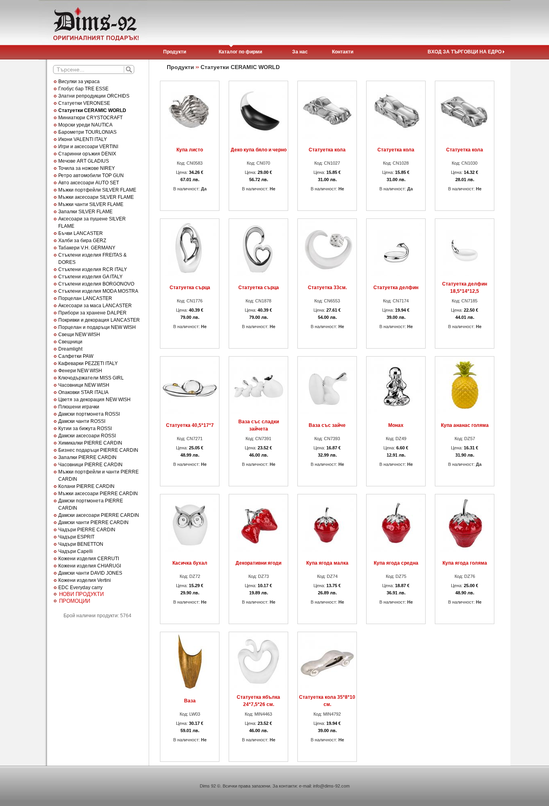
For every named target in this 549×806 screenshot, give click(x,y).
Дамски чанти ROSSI (81, 421)
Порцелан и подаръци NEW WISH (97, 327)
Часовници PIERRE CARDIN (90, 464)
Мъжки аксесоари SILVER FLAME (96, 197)
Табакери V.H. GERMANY (86, 248)
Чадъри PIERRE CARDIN (86, 530)
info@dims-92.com (331, 786)
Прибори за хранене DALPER (92, 313)
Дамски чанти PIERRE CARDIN (93, 522)
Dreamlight (70, 349)
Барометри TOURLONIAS (87, 132)
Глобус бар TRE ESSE (83, 89)
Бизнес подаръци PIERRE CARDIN (98, 450)
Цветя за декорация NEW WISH (94, 399)
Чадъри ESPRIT (76, 537)
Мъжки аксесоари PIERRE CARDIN (98, 493)
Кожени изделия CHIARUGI (89, 566)
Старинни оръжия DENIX (87, 154)
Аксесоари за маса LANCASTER (95, 305)
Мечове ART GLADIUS (83, 161)
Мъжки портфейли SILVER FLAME (97, 190)
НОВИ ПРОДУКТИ (81, 594)
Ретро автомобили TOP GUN (91, 175)
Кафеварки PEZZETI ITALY (88, 363)
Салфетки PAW (75, 356)
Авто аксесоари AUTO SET (88, 183)
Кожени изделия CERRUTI (88, 558)
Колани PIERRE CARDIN (86, 486)
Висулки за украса (79, 81)
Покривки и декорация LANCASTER (99, 320)
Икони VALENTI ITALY (82, 139)
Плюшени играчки (78, 407)
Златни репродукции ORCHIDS (93, 96)
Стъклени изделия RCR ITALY (92, 269)
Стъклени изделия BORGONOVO (96, 284)
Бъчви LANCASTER (80, 233)
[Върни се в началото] (95, 22)
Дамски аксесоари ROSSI (87, 436)
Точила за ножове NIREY (86, 168)
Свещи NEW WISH (79, 334)
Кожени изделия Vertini (84, 580)
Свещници (70, 342)
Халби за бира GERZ (82, 240)
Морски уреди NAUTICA (85, 125)
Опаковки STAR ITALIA (83, 392)
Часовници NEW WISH (83, 385)
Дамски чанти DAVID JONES (90, 573)
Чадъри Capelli (75, 551)
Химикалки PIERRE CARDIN (90, 443)
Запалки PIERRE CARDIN (87, 457)
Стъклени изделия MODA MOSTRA (98, 291)
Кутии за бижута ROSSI (85, 428)
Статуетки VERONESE (84, 103)
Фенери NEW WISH (80, 370)
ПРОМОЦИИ (74, 601)
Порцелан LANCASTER (85, 298)
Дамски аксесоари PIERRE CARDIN (98, 515)
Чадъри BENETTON (80, 544)
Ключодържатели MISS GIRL (91, 378)
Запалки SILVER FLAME (85, 211)
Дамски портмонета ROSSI (89, 414)
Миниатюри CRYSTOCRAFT (90, 117)
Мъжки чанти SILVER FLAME (90, 204)
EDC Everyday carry (80, 587)
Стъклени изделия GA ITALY (90, 277)
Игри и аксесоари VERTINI (88, 146)
